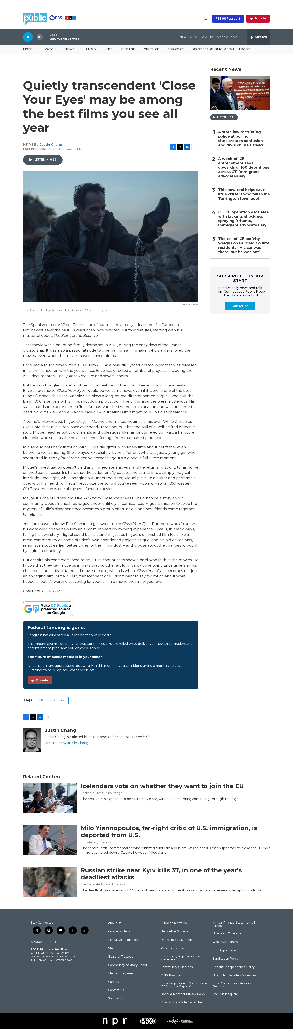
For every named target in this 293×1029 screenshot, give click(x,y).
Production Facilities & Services (234, 975)
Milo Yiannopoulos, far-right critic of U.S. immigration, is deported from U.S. (169, 831)
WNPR (50, 956)
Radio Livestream (173, 948)
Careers (113, 982)
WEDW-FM (37, 956)
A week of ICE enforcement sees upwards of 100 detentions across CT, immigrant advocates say (243, 168)
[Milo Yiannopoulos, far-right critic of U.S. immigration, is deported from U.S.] (50, 840)
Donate (260, 18)
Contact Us (116, 990)
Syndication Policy (225, 958)
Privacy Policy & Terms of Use (181, 1002)
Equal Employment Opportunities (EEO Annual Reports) (184, 985)
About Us (114, 923)
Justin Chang (51, 145)
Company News (119, 931)
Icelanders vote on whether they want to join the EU (162, 786)
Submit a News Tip (174, 923)
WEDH (35, 952)
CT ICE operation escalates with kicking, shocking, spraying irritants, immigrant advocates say (243, 218)
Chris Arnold (89, 842)
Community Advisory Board (127, 965)
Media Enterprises (120, 973)
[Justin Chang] (32, 740)
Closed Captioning (225, 942)
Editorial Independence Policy (234, 967)
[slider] (46, 37)
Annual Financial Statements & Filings (234, 924)
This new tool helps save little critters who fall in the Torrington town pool (244, 194)
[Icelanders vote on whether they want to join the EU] (50, 798)
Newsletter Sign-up (174, 931)
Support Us (116, 998)
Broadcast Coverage (227, 933)
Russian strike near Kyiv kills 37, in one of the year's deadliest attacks (161, 874)
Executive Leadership (123, 940)
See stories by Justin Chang (66, 743)
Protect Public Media (214, 49)
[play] (28, 37)
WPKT (59, 956)
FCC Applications (224, 950)
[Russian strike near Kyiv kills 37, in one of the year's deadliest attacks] (50, 882)
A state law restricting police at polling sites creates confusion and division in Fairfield (240, 138)
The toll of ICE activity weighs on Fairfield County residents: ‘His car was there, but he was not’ (243, 245)
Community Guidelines (177, 967)
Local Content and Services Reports (232, 985)
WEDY (65, 952)
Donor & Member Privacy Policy (183, 994)
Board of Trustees (120, 956)
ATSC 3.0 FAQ (63, 960)
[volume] (39, 37)
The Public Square (225, 994)
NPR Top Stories (51, 700)
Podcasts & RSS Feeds (176, 940)
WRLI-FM (70, 956)
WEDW (54, 952)
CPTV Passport (171, 975)
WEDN (45, 952)
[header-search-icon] (205, 18)
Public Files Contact (42, 960)
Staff (111, 948)
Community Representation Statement (180, 958)
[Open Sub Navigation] (38, 49)
